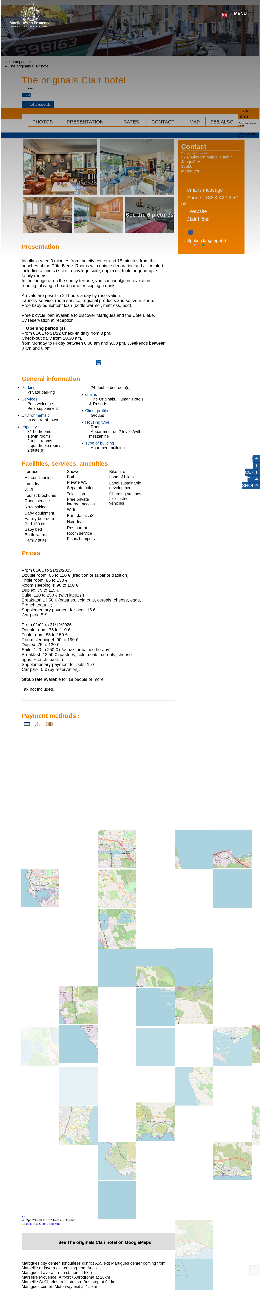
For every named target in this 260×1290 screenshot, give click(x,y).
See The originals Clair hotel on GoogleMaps (104, 1242)
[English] (224, 13)
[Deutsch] (221, 26)
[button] (189, 13)
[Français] (234, 26)
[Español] (227, 26)
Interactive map (200, 10)
